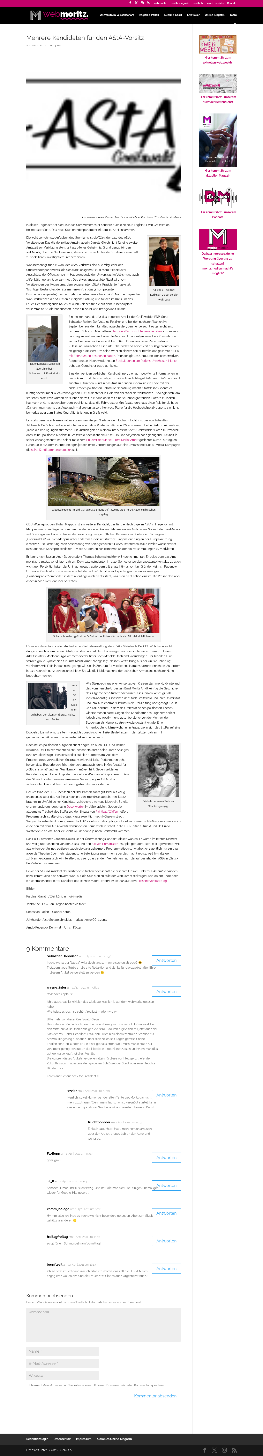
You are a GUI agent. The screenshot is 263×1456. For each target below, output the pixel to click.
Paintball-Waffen (107, 811)
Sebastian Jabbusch (62, 956)
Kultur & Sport (173, 15)
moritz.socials (215, 3)
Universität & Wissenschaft (117, 15)
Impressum (83, 1439)
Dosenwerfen (75, 806)
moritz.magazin (180, 3)
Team (233, 15)
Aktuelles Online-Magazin (114, 1439)
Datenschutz (62, 1439)
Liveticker (193, 15)
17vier (72, 1091)
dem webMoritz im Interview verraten (137, 331)
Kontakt (232, 3)
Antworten (166, 960)
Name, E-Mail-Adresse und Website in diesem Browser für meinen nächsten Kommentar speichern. (98, 1385)
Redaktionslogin (37, 1439)
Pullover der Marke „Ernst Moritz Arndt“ (112, 440)
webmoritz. (160, 3)
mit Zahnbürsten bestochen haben (92, 355)
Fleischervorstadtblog (152, 880)
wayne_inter (56, 987)
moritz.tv (198, 3)
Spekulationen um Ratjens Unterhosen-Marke (146, 360)
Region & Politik (149, 15)
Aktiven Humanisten (105, 843)
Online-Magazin (215, 15)
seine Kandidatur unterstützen (51, 449)
